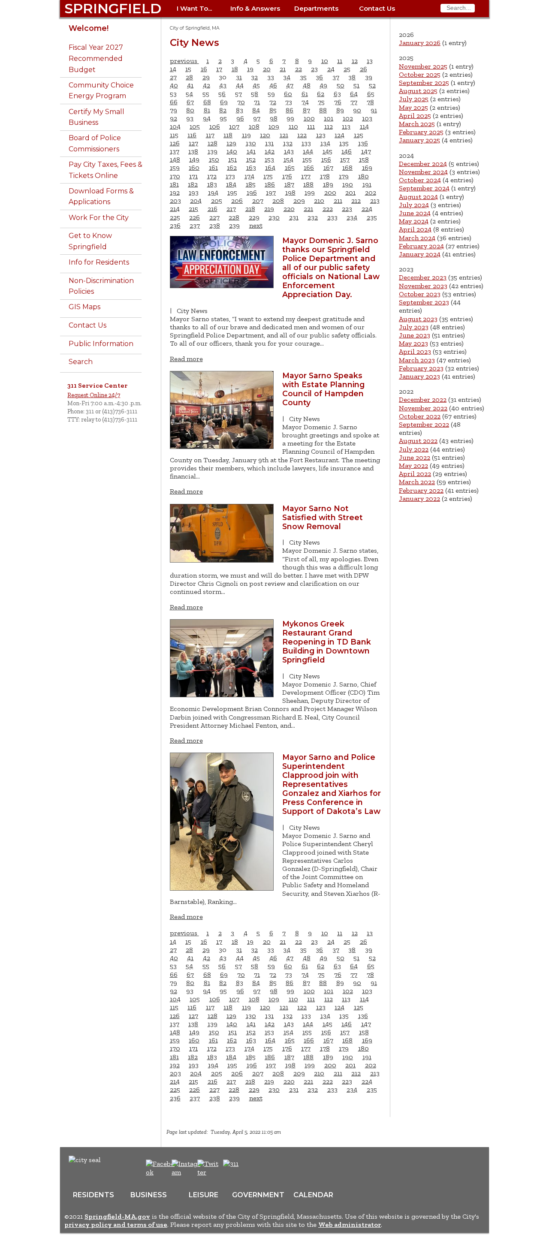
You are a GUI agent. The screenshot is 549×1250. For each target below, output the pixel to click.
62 (320, 94)
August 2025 (418, 91)
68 (207, 102)
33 (270, 77)
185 (251, 184)
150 (214, 159)
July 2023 (413, 327)
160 (194, 167)
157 (345, 159)
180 (363, 176)
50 (340, 85)
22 (298, 69)
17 (219, 69)
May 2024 (413, 221)
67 (190, 102)
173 (230, 176)
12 (355, 61)
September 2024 (424, 188)
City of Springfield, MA (195, 28)
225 (175, 217)
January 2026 (419, 43)
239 (234, 225)
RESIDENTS (93, 1195)
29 (206, 77)
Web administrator (349, 1224)
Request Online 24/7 (93, 395)
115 (174, 135)
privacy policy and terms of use (115, 1224)
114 (364, 126)
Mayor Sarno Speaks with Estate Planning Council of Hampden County (323, 389)
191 (366, 184)
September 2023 (424, 302)
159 (175, 167)
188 (308, 184)
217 (231, 209)
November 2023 (423, 286)
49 (323, 85)
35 (303, 77)
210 (319, 200)
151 (232, 159)
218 (250, 209)
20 (267, 69)
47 (289, 85)
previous (184, 61)
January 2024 (419, 254)
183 (212, 184)
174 (249, 176)
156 (326, 159)
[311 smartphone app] (230, 1164)
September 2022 (424, 424)
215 (193, 209)
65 (370, 94)
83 (239, 110)
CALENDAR (313, 1195)
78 (370, 102)
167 (328, 167)
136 (363, 143)
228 (234, 217)
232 (313, 217)
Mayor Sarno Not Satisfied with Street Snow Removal (322, 517)
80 (190, 110)
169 (367, 167)
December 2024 (423, 164)
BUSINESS (148, 1195)
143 (289, 151)
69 (224, 102)
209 (299, 200)
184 (231, 184)
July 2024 (414, 205)
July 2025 (413, 99)
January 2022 (419, 498)
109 (273, 126)
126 (175, 143)
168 (347, 167)
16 (204, 69)
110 (293, 126)
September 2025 (424, 82)
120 (265, 135)
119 (246, 135)
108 (254, 126)
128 (212, 143)
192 (175, 192)
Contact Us (377, 8)
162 (232, 167)
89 (340, 110)
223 (347, 209)
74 (305, 102)
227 (214, 217)
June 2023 (414, 335)
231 (294, 217)
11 (339, 61)
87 (306, 110)
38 (352, 77)
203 (175, 200)
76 (337, 102)
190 (347, 184)
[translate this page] (257, 1168)
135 (344, 143)
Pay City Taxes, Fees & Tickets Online (105, 170)
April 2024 (415, 229)
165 (290, 167)
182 (193, 184)
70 (241, 102)
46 (273, 85)
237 (195, 225)
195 (232, 192)
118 (227, 135)
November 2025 (423, 66)
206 (237, 200)
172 (212, 176)
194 (213, 192)
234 (352, 217)
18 (235, 69)
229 (254, 217)
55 (205, 94)
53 (173, 94)
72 (272, 102)
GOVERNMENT (258, 1195)
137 (174, 151)
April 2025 (415, 115)
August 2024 (418, 197)
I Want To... (194, 8)
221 (308, 209)
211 (338, 200)
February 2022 (421, 490)
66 (174, 102)
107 (234, 126)
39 (368, 77)
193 (194, 192)
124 (339, 135)
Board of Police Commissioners (95, 143)
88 (323, 110)
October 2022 (419, 416)
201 (350, 192)
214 (175, 209)
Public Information (101, 344)
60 (288, 94)
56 (222, 94)
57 (238, 94)
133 (306, 143)
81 (207, 110)
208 (278, 200)
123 (321, 135)
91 (374, 110)
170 (175, 176)
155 (307, 159)
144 (308, 151)
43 (222, 85)
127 (193, 143)
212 (356, 200)
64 (354, 94)
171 (193, 176)
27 (173, 77)
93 (189, 118)
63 (337, 94)
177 (306, 176)
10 (324, 61)
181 (174, 184)
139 (212, 151)
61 (305, 94)
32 (254, 77)
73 (288, 102)
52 (372, 85)
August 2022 (418, 441)
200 (330, 192)
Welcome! (89, 28)
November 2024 (423, 172)
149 (194, 159)
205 (216, 200)
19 (250, 69)
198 (290, 192)
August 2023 (418, 319)
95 (223, 118)
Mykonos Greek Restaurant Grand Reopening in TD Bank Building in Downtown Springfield (326, 641)
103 (367, 118)
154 (288, 159)
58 (254, 94)
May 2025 (413, 107)
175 (268, 176)
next (255, 225)
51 (356, 85)
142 (269, 151)
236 (175, 225)
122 (302, 135)
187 (289, 184)
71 (257, 102)
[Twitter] (208, 1172)
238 (214, 225)
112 (328, 126)
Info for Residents (99, 262)
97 (256, 118)
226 (194, 217)
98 (274, 118)
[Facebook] (160, 1172)
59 (271, 94)
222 (328, 209)
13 (370, 61)
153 (269, 159)
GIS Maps (84, 307)
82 (222, 110)
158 (364, 159)
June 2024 (415, 213)
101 (328, 118)
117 (210, 135)
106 (214, 126)
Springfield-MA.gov (117, 1216)
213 (375, 200)
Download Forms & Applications (101, 196)
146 (346, 151)
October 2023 (419, 294)
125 (358, 135)
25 (347, 69)
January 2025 (419, 140)
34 (286, 77)
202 (370, 192)
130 (251, 143)
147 (366, 151)
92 (173, 118)
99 (290, 118)
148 (175, 159)
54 (189, 94)
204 (196, 200)
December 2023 (422, 277)
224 (367, 209)
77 (353, 102)
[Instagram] (187, 1172)
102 (348, 118)
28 (189, 77)
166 (309, 167)
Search (81, 362)
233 (332, 217)
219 (269, 209)
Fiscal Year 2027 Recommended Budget (96, 58)
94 (207, 118)
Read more (186, 359)
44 (240, 85)
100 (309, 118)
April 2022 (415, 474)
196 (252, 192)
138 (193, 151)
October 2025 (419, 74)
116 (191, 135)
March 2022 (417, 482)
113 (346, 126)
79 (173, 110)
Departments (316, 8)
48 (307, 85)
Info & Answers (255, 8)
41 (190, 85)
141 (251, 151)
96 (240, 118)
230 (274, 217)
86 (289, 110)
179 (344, 176)
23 (314, 69)
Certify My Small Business (96, 117)
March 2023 (417, 360)
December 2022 (422, 399)
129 (231, 143)
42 (206, 85)
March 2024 (417, 238)
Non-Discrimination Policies (101, 286)
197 (271, 192)
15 (188, 69)
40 (174, 85)
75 (321, 102)
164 (270, 167)
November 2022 (423, 408)
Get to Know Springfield (90, 241)
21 (283, 69)
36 (319, 77)
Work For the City (99, 218)
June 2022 (414, 457)
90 (357, 110)
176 (287, 176)
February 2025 (421, 132)
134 (325, 143)
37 (335, 77)
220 (289, 209)
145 (327, 151)
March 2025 (417, 124)
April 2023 (415, 351)
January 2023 (419, 376)
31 (239, 77)
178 (325, 176)
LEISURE (203, 1195)
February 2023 (421, 368)
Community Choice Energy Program (101, 90)
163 (251, 167)
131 (269, 143)
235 (372, 217)
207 (257, 200)
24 (331, 69)
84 (256, 110)
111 (311, 126)
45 (256, 85)
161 (213, 167)
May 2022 (413, 465)
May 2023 (413, 343)
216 (212, 209)
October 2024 (420, 180)
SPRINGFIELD (112, 8)
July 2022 (413, 449)
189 (328, 184)
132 (288, 143)
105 (195, 126)
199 (310, 192)
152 (251, 159)
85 (273, 110)
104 (175, 126)
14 (173, 69)
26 (363, 69)
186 (270, 184)
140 (231, 151)
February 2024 (421, 246)
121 (284, 135)
